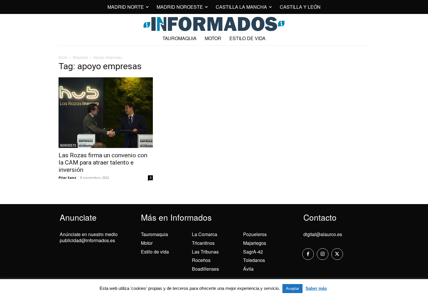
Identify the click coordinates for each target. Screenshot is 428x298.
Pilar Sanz (67, 177)
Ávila (248, 268)
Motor (147, 243)
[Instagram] (322, 254)
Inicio (63, 57)
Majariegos (254, 243)
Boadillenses (205, 268)
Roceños (201, 260)
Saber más (316, 288)
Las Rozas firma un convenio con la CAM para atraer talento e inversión (103, 162)
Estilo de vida (155, 251)
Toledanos (254, 260)
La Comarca (204, 234)
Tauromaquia (154, 234)
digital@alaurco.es (322, 234)
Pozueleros (255, 234)
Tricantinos (203, 243)
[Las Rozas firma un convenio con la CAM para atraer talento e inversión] (106, 112)
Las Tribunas (205, 251)
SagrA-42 (253, 251)
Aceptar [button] (292, 288)
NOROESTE (68, 145)
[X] (337, 254)
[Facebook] (308, 254)
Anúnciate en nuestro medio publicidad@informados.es (89, 237)
